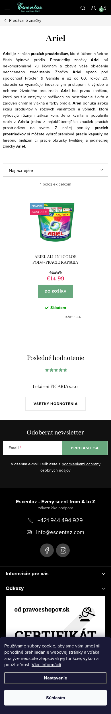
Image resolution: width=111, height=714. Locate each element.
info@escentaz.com (60, 532)
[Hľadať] (83, 7)
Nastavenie (55, 678)
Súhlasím (55, 697)
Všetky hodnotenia (56, 403)
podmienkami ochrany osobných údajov (70, 467)
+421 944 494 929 (60, 520)
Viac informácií (46, 664)
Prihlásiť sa (85, 448)
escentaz (47, 550)
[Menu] (7, 7)
